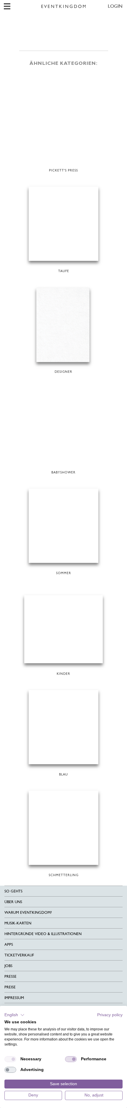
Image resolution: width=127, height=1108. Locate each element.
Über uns (13, 902)
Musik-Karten (17, 923)
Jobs (8, 966)
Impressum (14, 997)
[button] (14, 1015)
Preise (10, 987)
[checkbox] (10, 1059)
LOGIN (115, 6)
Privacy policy (110, 1015)
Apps (8, 944)
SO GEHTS (13, 891)
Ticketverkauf (19, 955)
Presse (10, 976)
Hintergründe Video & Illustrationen (43, 934)
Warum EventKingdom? (28, 912)
